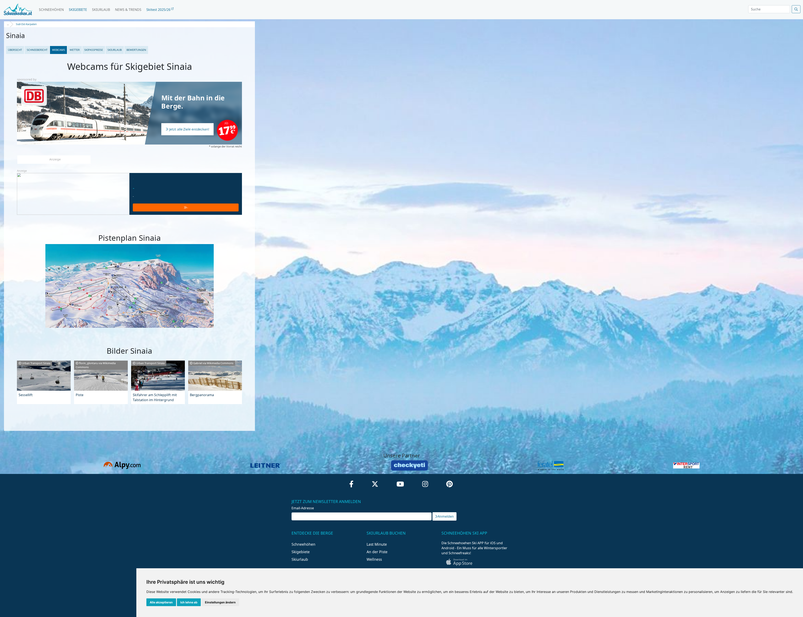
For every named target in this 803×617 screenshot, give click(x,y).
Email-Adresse (303, 508)
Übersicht (15, 50)
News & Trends (128, 9)
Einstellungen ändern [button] (220, 602)
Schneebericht (37, 50)
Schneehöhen (51, 9)
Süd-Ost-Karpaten (26, 24)
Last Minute (377, 544)
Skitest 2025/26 (158, 9)
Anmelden (446, 516)
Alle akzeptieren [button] (161, 602)
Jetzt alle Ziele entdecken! (189, 129)
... (8, 24)
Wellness (374, 559)
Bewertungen (136, 50)
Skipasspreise (93, 50)
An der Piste (377, 551)
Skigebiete (78, 9)
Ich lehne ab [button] (188, 602)
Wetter (75, 50)
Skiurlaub (101, 9)
